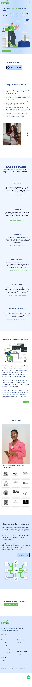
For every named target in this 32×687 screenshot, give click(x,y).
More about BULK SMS (17, 195)
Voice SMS (4, 646)
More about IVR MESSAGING (17, 295)
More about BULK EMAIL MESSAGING (17, 320)
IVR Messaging (5, 652)
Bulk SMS (4, 642)
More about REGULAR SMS (17, 245)
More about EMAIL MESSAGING (17, 270)
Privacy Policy (21, 646)
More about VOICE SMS (17, 220)
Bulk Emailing (5, 649)
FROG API (20, 654)
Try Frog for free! (6, 50)
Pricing (3, 660)
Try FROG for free (11, 604)
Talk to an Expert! (17, 50)
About (19, 642)
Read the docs (23, 555)
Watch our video (15, 67)
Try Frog (26, 402)
